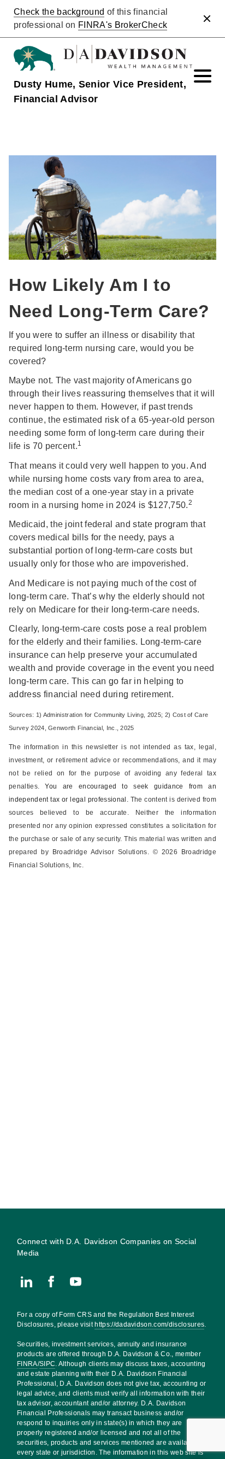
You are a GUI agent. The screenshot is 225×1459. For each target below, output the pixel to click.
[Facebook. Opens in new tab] (51, 1281)
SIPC (47, 1364)
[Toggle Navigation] (202, 76)
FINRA (27, 1364)
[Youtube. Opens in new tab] (75, 1281)
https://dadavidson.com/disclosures (149, 1324)
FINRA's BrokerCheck (122, 25)
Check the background (59, 11)
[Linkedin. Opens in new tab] (26, 1281)
